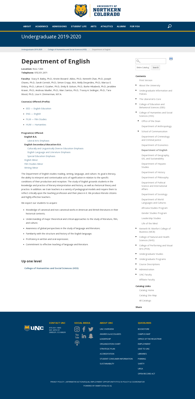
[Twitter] (91, 329)
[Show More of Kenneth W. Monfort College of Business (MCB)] (136, 228)
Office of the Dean (151, 121)
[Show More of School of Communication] (138, 131)
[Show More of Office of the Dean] (138, 120)
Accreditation (107, 353)
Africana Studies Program (155, 207)
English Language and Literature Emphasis (49, 152)
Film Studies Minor (33, 163)
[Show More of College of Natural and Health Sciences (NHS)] (136, 236)
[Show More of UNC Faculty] (136, 274)
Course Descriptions (149, 264)
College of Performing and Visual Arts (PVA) (155, 247)
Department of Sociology (154, 194)
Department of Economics (155, 145)
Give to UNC (144, 348)
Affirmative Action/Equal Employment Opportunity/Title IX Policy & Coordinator (105, 382)
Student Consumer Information (116, 358)
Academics (41, 26)
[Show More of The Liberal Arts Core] (136, 98)
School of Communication (154, 131)
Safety (141, 363)
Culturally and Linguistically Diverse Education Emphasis (55, 148)
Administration (146, 269)
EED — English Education (38, 108)
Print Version (145, 80)
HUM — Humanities (36, 124)
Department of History (153, 172)
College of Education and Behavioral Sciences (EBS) (152, 106)
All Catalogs (145, 300)
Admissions (59, 26)
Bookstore (143, 329)
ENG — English (33, 113)
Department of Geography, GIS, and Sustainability (155, 157)
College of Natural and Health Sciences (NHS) (154, 238)
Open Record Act (146, 373)
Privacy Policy (57, 382)
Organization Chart (110, 344)
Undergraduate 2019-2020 (31, 49)
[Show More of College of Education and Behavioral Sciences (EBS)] (136, 104)
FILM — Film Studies (36, 119)
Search (156, 67)
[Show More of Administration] (136, 269)
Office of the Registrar (149, 339)
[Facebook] (84, 329)
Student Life (79, 26)
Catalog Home (146, 290)
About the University (149, 85)
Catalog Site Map (148, 295)
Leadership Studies (151, 218)
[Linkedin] (84, 336)
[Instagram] (77, 329)
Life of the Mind (150, 223)
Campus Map (144, 334)
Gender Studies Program (154, 213)
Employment (144, 344)
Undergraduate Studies (151, 253)
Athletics (107, 26)
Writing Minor (31, 167)
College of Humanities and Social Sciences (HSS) (67, 49)
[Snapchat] (91, 336)
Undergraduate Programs (152, 259)
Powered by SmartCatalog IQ (97, 386)
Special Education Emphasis (41, 156)
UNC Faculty (145, 274)
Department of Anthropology (157, 126)
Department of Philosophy (155, 177)
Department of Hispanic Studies (154, 165)
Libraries (142, 353)
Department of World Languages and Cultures (154, 201)
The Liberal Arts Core (150, 99)
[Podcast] (77, 343)
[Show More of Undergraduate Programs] (136, 258)
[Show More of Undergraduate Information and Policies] (136, 90)
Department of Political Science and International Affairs (154, 186)
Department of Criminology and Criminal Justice (156, 138)
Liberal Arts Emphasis (38, 140)
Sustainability (107, 363)
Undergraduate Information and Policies (155, 92)
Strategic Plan (107, 348)
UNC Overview (107, 329)
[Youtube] (77, 336)
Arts (93, 26)
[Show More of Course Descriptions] (136, 264)
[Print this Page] (171, 59)
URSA (140, 368)
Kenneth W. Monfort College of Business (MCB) (155, 230)
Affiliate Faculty (147, 279)
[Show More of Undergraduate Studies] (136, 253)
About (27, 26)
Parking (142, 358)
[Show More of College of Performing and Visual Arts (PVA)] (136, 245)
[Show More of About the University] (136, 85)
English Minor (31, 159)
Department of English (154, 150)
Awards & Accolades (110, 334)
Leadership (105, 339)
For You (135, 26)
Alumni (121, 26)
